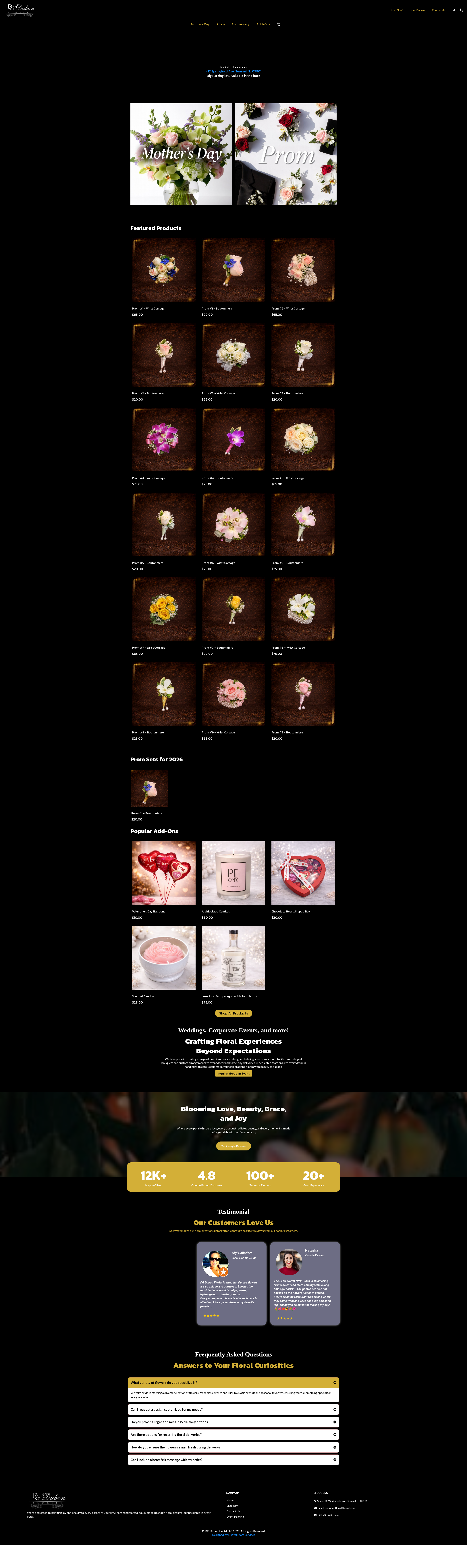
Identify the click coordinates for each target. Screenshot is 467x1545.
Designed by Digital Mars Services (233, 1534)
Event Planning (417, 9)
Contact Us (438, 9)
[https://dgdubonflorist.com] (21, 9)
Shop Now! (397, 9)
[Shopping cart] (461, 10)
